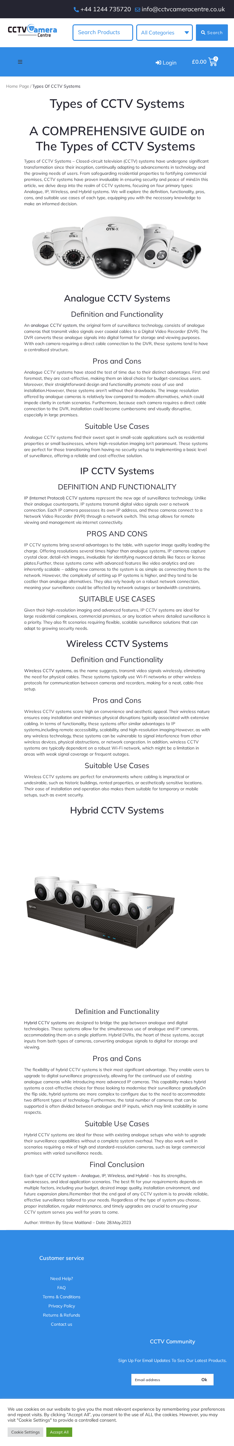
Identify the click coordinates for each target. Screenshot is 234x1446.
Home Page (17, 86)
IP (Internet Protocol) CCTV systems (59, 498)
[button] (20, 61)
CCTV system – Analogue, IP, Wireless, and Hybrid (100, 1175)
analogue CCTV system (54, 325)
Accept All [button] (59, 1432)
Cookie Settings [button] (25, 1432)
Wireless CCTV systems (48, 670)
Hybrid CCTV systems (45, 1022)
